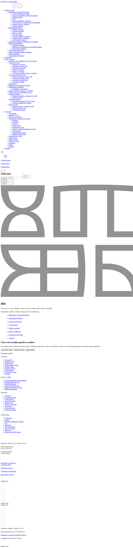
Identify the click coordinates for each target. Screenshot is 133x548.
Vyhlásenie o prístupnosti (8, 471)
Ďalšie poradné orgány (19, 134)
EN (6, 157)
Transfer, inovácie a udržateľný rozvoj (20, 92)
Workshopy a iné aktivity (20, 89)
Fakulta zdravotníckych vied (13, 387)
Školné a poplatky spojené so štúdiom (20, 52)
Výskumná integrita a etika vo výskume (24, 73)
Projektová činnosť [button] (14, 94)
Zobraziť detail (30, 350)
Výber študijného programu (20, 14)
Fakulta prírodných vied (12, 382)
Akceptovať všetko (7, 350)
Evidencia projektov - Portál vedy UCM (24, 96)
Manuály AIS (9, 403)
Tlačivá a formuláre (11, 404)
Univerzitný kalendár (15, 321)
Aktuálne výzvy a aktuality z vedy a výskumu (23, 61)
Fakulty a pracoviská (15, 117)
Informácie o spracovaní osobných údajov (8, 464)
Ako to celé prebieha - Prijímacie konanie (25, 15)
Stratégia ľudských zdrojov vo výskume (21, 91)
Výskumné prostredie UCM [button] (17, 75)
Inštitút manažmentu (11, 389)
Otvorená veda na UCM (19, 66)
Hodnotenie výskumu (19, 68)
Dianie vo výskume (18, 71)
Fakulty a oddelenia (15, 331)
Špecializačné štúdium (19, 49)
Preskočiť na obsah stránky (9, 1)
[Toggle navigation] (17, 5)
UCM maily (8, 418)
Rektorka (15, 120)
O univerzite (12, 113)
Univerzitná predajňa (18, 110)
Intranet (7, 420)
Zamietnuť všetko (19, 350)
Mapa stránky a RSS (7, 474)
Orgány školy (9, 363)
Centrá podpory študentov (17, 56)
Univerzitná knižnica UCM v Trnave (23, 101)
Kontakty (11, 146)
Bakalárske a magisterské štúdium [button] (19, 12)
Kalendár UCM (13, 115)
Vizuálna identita (10, 427)
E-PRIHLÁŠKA (6, 174)
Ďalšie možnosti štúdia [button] (15, 43)
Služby (11, 145)
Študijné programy (18, 29)
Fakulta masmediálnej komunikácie (15, 380)
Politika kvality (13, 139)
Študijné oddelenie (14, 328)
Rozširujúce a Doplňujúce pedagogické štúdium (27, 47)
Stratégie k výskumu (18, 64)
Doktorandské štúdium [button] (15, 28)
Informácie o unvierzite (16, 335)
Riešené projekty (17, 98)
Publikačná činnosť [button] (14, 99)
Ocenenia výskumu (18, 82)
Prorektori (15, 122)
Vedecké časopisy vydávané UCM (23, 106)
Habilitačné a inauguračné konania (19, 85)
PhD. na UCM (17, 33)
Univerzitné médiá (10, 397)
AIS (6, 423)
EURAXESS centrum (19, 40)
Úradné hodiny (5, 167)
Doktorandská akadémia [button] (16, 87)
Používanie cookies (7, 468)
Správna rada (16, 125)
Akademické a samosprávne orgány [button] (19, 119)
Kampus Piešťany (17, 26)
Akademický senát (18, 127)
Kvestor (14, 124)
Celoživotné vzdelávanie (16, 50)
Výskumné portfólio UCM (20, 78)
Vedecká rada (13, 84)
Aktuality (7, 148)
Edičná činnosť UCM (19, 108)
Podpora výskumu (18, 70)
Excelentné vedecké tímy (20, 80)
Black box (8, 430)
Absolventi (8, 57)
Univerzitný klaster (10, 410)
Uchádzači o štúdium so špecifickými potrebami (23, 42)
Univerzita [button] (8, 112)
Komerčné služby (10, 401)
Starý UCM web (10, 428)
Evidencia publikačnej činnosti (21, 103)
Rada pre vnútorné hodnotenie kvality (24, 129)
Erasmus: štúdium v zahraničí (21, 21)
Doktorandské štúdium (16, 318)
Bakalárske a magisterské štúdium (19, 315)
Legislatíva (12, 143)
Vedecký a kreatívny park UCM (22, 77)
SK (6, 155)
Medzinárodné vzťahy (15, 136)
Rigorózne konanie (18, 45)
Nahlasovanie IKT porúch (13, 432)
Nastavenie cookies (7, 353)
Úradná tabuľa (13, 138)
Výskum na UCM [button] (14, 63)
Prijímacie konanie (18, 31)
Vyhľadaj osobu (6, 160)
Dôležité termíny (17, 17)
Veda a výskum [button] (9, 59)
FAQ (14, 19)
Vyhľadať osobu (10, 408)
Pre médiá (8, 396)
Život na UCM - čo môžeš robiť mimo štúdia (26, 22)
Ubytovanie (8, 406)
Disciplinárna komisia (19, 132)
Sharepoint (8, 425)
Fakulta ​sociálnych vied (12, 386)
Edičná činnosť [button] (13, 105)
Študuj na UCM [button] (10, 10)
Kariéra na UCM (14, 141)
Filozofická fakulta (10, 384)
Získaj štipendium (14, 54)
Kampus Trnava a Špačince (20, 24)
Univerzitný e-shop (10, 372)
